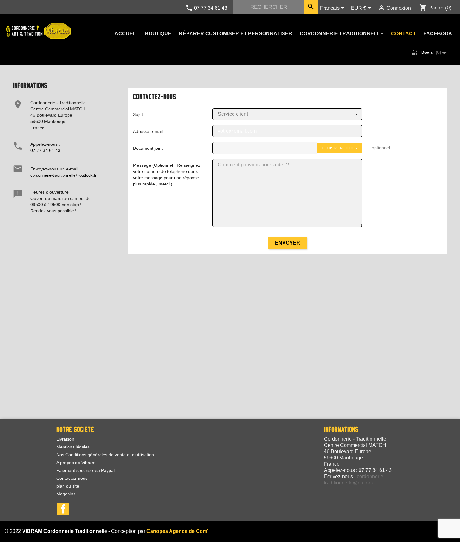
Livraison (65, 439)
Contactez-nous (72, 478)
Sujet (138, 114)
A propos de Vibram (75, 462)
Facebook (437, 33)
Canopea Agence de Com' (177, 531)
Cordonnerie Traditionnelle (342, 33)
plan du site (67, 486)
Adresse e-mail (148, 131)
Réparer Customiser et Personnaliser (235, 33)
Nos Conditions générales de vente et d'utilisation (105, 454)
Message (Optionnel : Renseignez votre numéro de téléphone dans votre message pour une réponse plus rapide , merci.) (166, 174)
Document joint (148, 148)
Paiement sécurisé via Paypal (85, 470)
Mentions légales (73, 446)
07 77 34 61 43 (45, 150)
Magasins (65, 493)
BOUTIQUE (158, 33)
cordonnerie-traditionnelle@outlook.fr (63, 175)
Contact (403, 33)
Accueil (126, 33)
